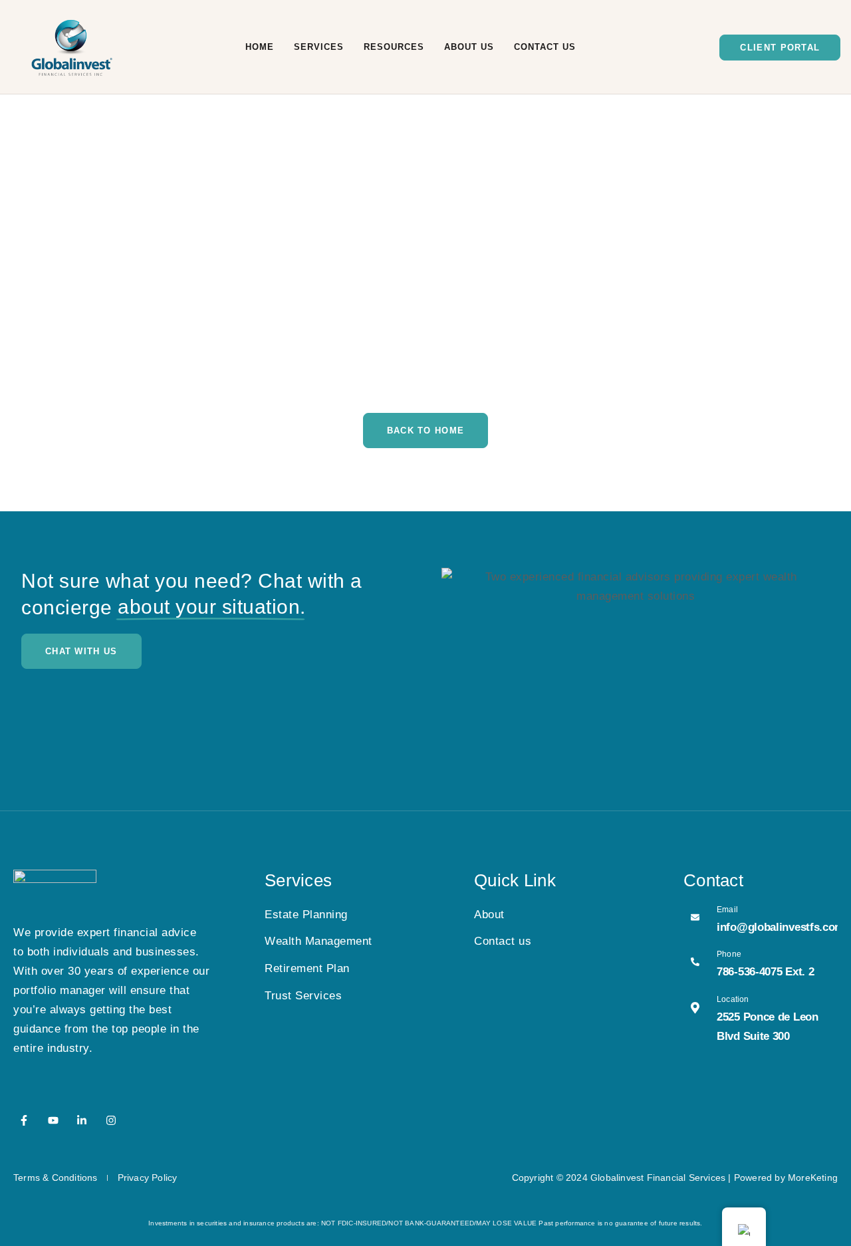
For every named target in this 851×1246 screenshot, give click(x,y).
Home (259, 47)
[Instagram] (111, 1120)
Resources (394, 47)
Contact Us (545, 47)
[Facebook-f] (24, 1120)
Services (319, 47)
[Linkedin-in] (81, 1120)
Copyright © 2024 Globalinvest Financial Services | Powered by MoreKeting (675, 1177)
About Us (469, 47)
